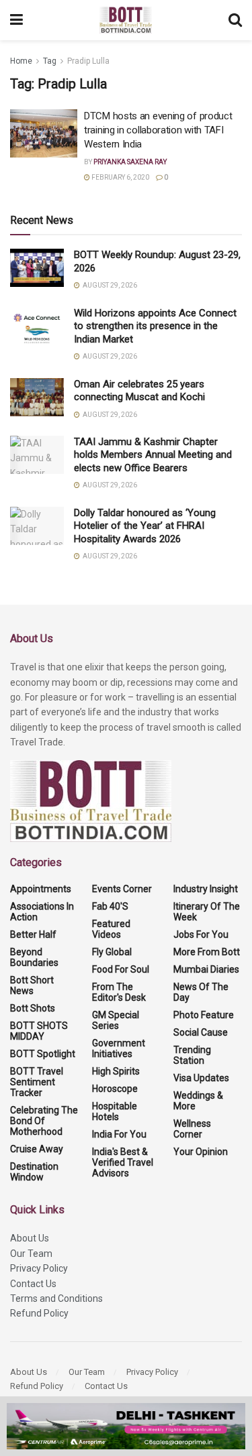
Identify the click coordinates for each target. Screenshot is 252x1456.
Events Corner (122, 889)
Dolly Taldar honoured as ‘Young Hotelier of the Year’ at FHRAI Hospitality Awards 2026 (145, 526)
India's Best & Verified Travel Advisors (122, 1162)
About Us (29, 1238)
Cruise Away (36, 1149)
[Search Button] (235, 20)
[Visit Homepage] (126, 20)
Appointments (40, 889)
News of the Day (200, 992)
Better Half (33, 934)
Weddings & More (198, 1100)
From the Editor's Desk (119, 992)
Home (21, 61)
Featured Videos (111, 929)
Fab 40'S (110, 906)
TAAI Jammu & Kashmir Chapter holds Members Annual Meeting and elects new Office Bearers (153, 455)
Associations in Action (42, 911)
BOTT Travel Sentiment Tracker (36, 1082)
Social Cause (200, 1032)
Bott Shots (32, 1008)
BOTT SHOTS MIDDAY (39, 1031)
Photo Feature (203, 1015)
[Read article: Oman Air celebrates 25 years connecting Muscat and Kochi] (37, 397)
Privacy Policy (39, 1268)
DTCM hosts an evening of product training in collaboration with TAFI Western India (158, 130)
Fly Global (112, 952)
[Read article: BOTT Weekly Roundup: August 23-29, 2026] (37, 268)
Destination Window (34, 1171)
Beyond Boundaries (34, 957)
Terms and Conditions (56, 1298)
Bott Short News (32, 985)
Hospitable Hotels (114, 1111)
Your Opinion (200, 1151)
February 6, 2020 (119, 177)
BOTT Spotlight (42, 1053)
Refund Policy (39, 1313)
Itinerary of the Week (206, 911)
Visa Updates (201, 1078)
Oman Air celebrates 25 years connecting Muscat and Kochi (141, 391)
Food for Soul (120, 969)
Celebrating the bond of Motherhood (44, 1121)
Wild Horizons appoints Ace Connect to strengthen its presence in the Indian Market (155, 326)
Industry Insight (205, 889)
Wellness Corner (192, 1129)
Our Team (31, 1253)
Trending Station (192, 1055)
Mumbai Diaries (206, 969)
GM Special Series (115, 1020)
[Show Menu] (16, 20)
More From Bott (206, 952)
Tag (49, 61)
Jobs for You (200, 934)
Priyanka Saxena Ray (130, 162)
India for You (119, 1134)
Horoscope (115, 1088)
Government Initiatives (118, 1048)
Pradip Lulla (88, 61)
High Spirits (116, 1071)
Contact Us (33, 1283)
